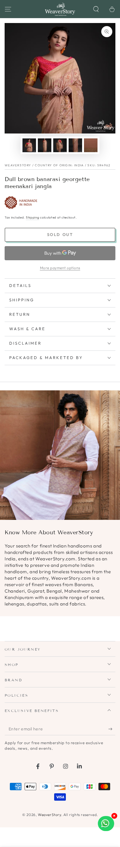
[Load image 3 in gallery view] (60, 145)
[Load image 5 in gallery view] (91, 145)
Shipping (32, 217)
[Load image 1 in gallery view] (29, 145)
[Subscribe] (111, 729)
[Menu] (8, 9)
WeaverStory (49, 814)
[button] (96, 9)
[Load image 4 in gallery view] (75, 145)
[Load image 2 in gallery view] (44, 145)
